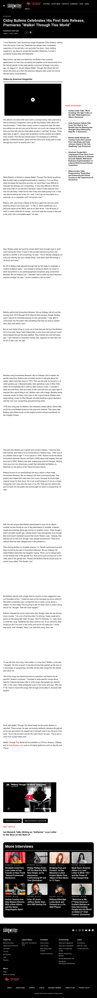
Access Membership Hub (66, 958)
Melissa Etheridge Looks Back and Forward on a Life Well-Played (57, 903)
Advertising (20, 988)
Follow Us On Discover (12, 821)
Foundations (81, 943)
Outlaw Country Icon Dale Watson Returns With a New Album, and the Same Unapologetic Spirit (14, 904)
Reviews (5, 960)
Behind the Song (8, 943)
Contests (65, 4)
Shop (81, 4)
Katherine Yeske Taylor (12, 31)
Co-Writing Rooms (82, 948)
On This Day (7, 954)
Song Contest (44, 943)
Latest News (55, 4)
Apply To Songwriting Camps (65, 949)
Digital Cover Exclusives (10, 946)
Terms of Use (70, 988)
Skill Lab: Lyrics (82, 946)
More (5, 968)
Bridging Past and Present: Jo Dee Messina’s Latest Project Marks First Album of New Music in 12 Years (59, 874)
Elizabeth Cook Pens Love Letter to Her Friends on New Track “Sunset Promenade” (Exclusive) (15, 873)
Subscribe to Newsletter (66, 946)
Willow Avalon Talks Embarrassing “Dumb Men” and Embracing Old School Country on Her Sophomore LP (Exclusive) (80, 175)
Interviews (7, 16)
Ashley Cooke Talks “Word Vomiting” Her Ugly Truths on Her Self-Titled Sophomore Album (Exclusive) (80, 114)
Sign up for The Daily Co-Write (29, 944)
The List (5, 951)
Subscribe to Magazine (66, 943)
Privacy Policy (84, 988)
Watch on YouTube (9, 974)
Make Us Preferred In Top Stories (35, 821)
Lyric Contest (44, 946)
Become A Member (54, 988)
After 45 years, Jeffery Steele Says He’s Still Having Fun (36, 902)
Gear (4, 957)
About (9, 988)
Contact (32, 988)
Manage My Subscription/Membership (67, 962)
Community (74, 4)
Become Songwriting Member (65, 954)
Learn (86, 4)
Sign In (41, 988)
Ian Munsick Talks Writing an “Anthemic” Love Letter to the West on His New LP (29, 833)
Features (46, 4)
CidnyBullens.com (16, 745)
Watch (27, 9)
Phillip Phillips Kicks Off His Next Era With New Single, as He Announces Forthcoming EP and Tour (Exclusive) (37, 874)
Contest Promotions (46, 953)
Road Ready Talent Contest (46, 949)
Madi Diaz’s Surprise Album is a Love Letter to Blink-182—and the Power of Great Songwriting (81, 873)
